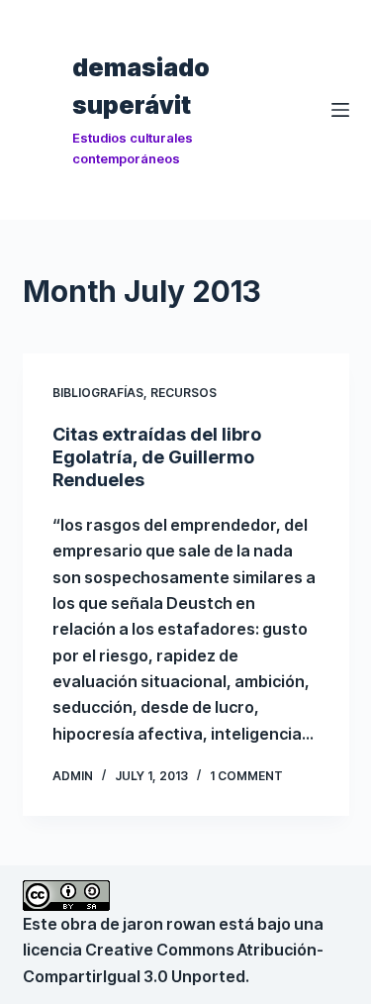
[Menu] (340, 110)
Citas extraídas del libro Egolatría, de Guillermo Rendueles (156, 457)
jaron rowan (169, 924)
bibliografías (97, 392)
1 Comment (246, 775)
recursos (183, 392)
